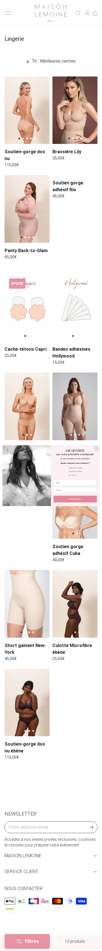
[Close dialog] (96, 448)
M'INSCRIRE (75, 498)
